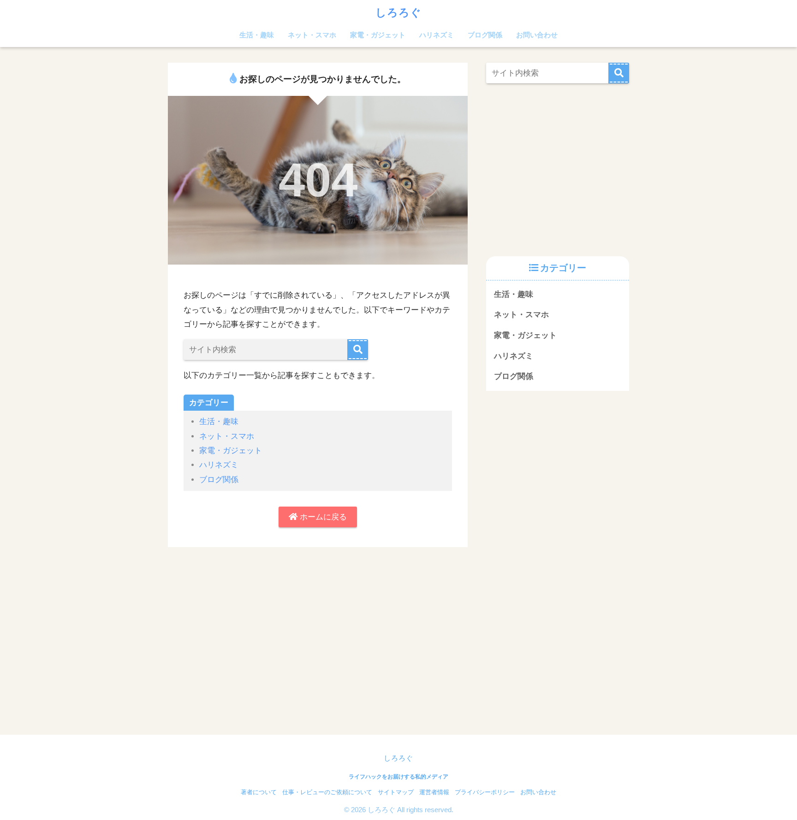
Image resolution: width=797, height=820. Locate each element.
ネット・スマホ (312, 35)
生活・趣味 (256, 35)
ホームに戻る (322, 517)
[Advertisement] (563, 167)
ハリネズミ (436, 35)
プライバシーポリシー (485, 792)
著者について (259, 792)
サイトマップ (396, 792)
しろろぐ (398, 12)
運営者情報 (434, 792)
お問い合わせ (537, 35)
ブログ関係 (485, 35)
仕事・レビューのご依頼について (327, 792)
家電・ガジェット (377, 35)
